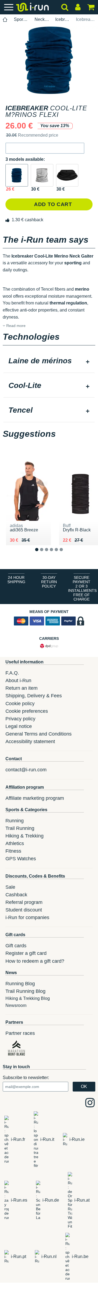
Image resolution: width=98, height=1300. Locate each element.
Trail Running (19, 828)
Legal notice (18, 726)
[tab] (49, 361)
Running (14, 820)
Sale (10, 887)
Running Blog (20, 983)
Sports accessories (21, 19)
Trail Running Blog (25, 991)
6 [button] (65, 554)
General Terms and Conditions (38, 734)
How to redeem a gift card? (34, 961)
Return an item (21, 688)
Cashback (16, 894)
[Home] (5, 19)
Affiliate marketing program (34, 798)
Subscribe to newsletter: (26, 1077)
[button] (44, 148)
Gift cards (15, 945)
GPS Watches (20, 858)
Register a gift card (26, 953)
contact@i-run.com (26, 769)
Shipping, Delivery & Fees (33, 695)
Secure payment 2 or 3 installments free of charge (82, 588)
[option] (49, 60)
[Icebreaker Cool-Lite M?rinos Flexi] (16, 175)
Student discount (23, 910)
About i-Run (18, 680)
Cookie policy (20, 703)
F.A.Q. (12, 673)
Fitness (13, 851)
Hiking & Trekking (24, 836)
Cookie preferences (26, 711)
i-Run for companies (27, 917)
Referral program (23, 902)
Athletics (14, 843)
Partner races (20, 1033)
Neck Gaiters (42, 19)
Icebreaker (62, 19)
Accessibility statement (30, 741)
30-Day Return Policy (49, 581)
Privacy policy (20, 718)
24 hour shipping (16, 579)
